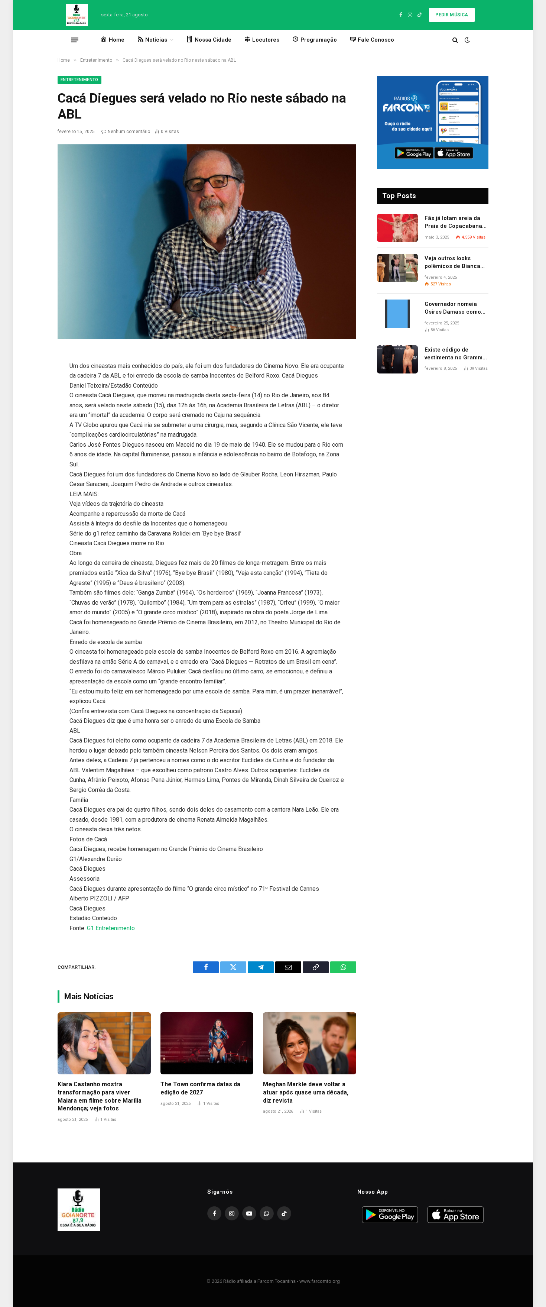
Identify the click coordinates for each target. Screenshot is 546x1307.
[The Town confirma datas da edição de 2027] (207, 1043)
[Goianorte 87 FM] (77, 15)
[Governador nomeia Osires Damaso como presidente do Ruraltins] (397, 314)
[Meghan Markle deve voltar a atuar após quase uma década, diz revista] (309, 1043)
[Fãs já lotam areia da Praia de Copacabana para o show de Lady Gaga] (397, 228)
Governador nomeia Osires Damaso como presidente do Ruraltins (456, 308)
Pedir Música (451, 14)
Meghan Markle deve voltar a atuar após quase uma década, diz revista (305, 1092)
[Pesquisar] (455, 40)
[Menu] (74, 39)
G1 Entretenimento (111, 928)
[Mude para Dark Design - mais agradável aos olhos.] (466, 40)
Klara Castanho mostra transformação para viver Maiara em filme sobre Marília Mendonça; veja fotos (100, 1096)
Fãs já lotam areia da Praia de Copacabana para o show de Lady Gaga (453, 222)
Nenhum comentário (129, 131)
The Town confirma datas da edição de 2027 (200, 1088)
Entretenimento (79, 79)
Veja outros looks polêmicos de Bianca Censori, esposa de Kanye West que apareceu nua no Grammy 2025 (452, 263)
